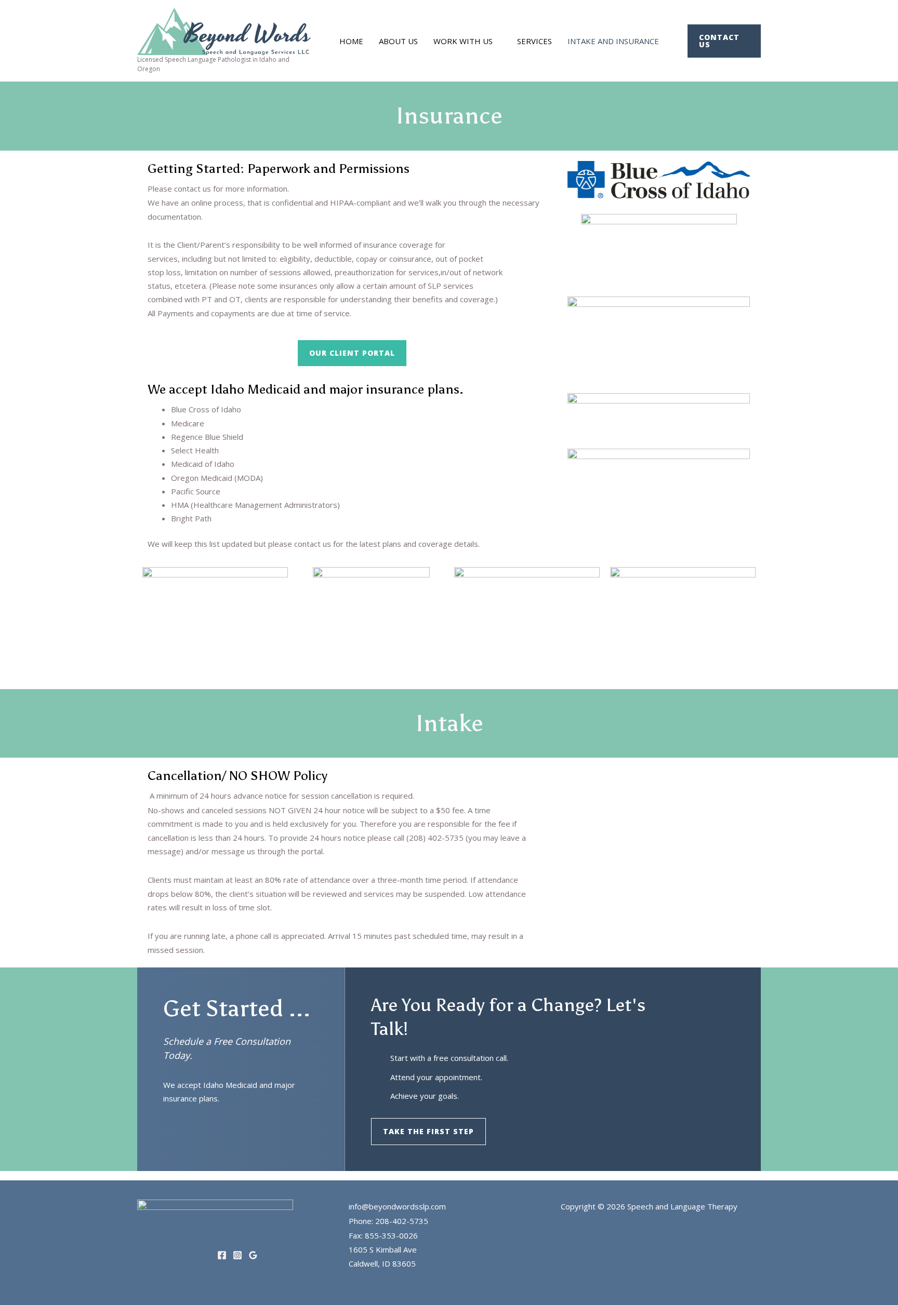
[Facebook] (222, 1255)
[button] (724, 41)
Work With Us (463, 41)
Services (534, 41)
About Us (398, 41)
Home (351, 41)
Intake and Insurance (613, 41)
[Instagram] (237, 1255)
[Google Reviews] (253, 1255)
